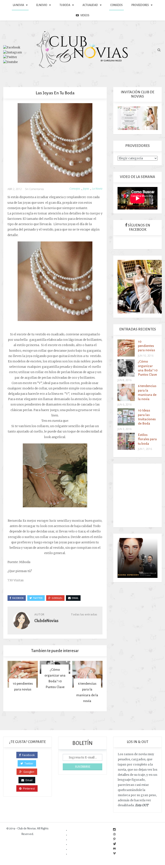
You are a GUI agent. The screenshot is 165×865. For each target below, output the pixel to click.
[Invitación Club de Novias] (137, 118)
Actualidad (90, 5)
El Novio (41, 5)
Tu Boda (65, 5)
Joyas (86, 188)
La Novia (18, 5)
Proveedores (140, 5)
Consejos (116, 5)
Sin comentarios (34, 189)
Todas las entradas (84, 614)
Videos (84, 15)
